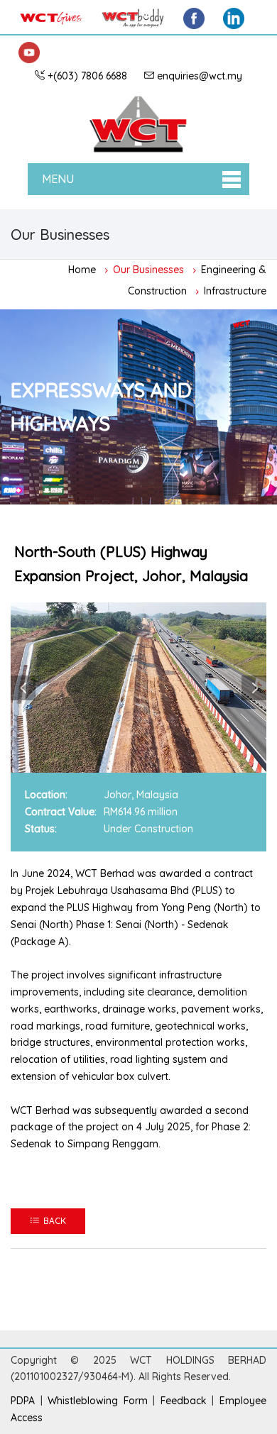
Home (82, 269)
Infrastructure (235, 290)
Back (52, 1220)
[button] (23, 687)
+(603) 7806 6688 (87, 76)
